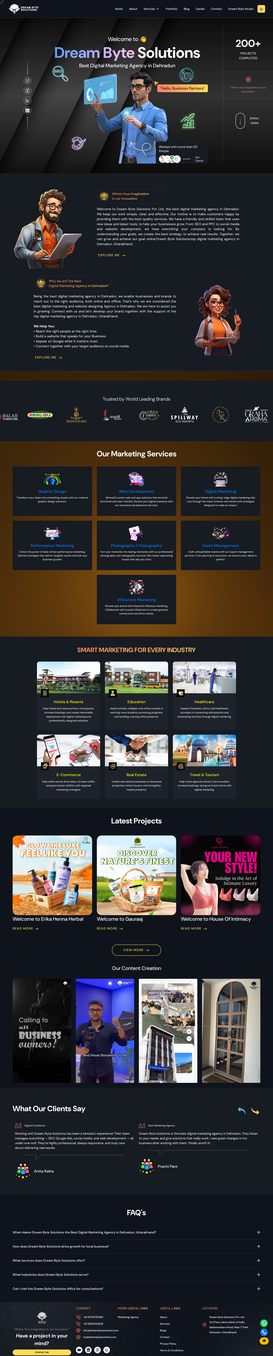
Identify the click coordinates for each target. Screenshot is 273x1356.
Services (165, 1323)
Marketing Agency (128, 1317)
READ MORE (23, 928)
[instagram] (27, 80)
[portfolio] (261, 9)
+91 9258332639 (93, 1323)
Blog (186, 9)
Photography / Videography (136, 545)
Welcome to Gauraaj (120, 919)
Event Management (221, 545)
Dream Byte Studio (241, 9)
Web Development (136, 491)
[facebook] (27, 90)
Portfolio (171, 9)
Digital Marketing (220, 491)
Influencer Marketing (136, 599)
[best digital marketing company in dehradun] (42, 1317)
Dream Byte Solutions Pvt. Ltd (229, 1324)
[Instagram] (97, 1350)
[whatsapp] (27, 110)
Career (200, 9)
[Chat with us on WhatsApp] (264, 1323)
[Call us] (264, 1332)
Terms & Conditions (171, 1350)
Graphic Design (52, 491)
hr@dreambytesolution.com (99, 1337)
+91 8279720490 (93, 1317)
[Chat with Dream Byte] (264, 1341)
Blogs (163, 1330)
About (133, 9)
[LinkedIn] (27, 100)
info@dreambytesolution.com (101, 1330)
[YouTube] (79, 1350)
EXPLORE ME (109, 255)
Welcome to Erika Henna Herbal (48, 919)
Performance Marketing (52, 545)
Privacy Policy (168, 1343)
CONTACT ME (42, 1352)
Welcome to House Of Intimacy (216, 919)
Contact (216, 9)
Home (119, 9)
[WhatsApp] (106, 1350)
